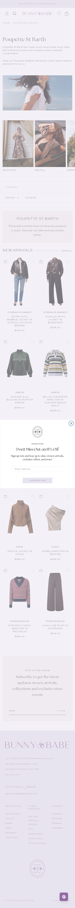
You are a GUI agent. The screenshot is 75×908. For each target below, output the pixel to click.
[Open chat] (64, 897)
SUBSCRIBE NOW (37, 480)
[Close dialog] (71, 423)
